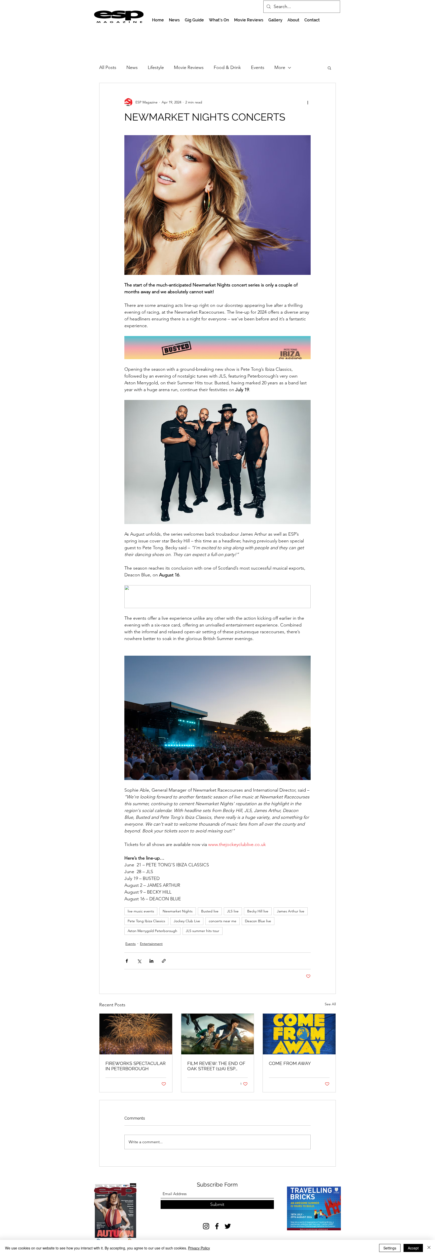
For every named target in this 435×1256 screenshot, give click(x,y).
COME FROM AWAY (290, 1063)
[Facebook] (217, 1226)
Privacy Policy (199, 1247)
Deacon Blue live (258, 921)
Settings (389, 1247)
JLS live (233, 911)
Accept (413, 1247)
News (132, 67)
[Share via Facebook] (126, 960)
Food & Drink (227, 67)
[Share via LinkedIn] (151, 960)
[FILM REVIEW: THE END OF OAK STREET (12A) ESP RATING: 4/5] (217, 1034)
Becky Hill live (257, 911)
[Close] (429, 1248)
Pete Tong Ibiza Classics (146, 921)
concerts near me (222, 921)
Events (257, 67)
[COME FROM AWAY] (299, 1034)
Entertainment (151, 943)
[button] (329, 68)
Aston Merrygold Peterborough (152, 931)
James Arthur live (290, 911)
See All (330, 1004)
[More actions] (308, 102)
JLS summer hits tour (202, 931)
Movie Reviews (189, 67)
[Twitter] (228, 1226)
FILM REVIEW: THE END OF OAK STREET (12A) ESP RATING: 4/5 (216, 1066)
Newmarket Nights (178, 911)
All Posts (107, 67)
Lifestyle (156, 67)
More (279, 67)
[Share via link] (163, 960)
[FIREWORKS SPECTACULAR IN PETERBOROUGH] (135, 1034)
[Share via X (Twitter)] (139, 960)
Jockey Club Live (187, 921)
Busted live (210, 911)
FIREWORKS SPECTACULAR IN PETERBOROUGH (135, 1066)
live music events (141, 911)
